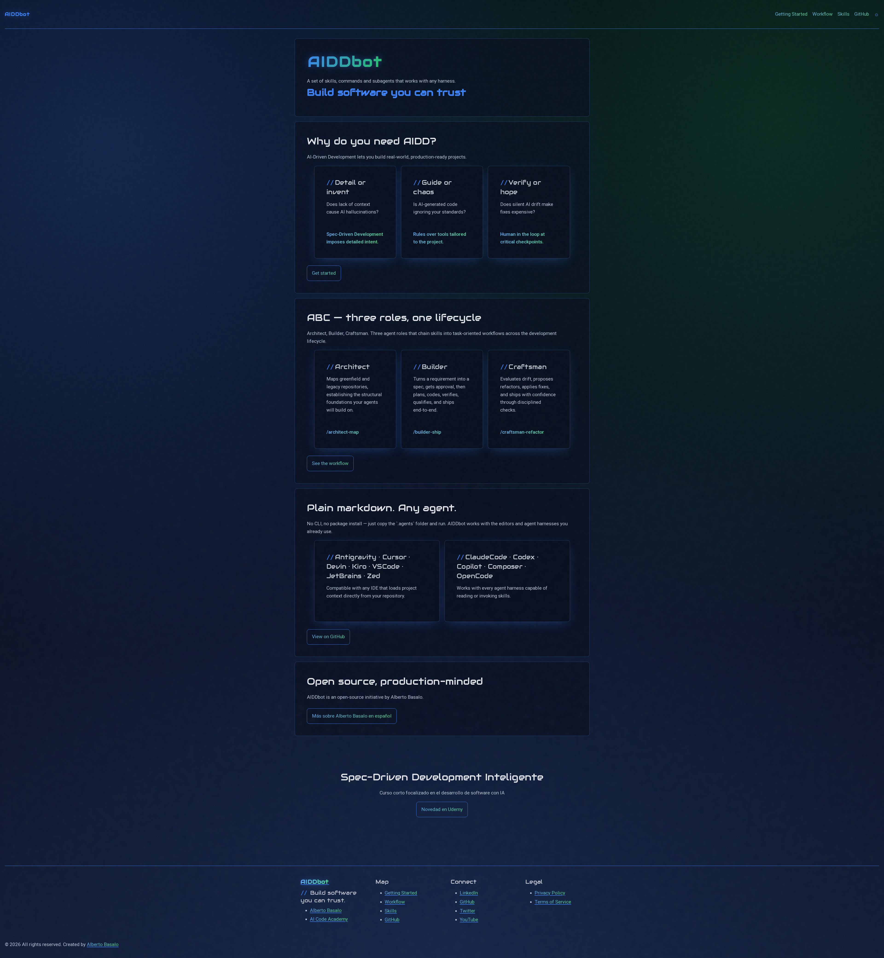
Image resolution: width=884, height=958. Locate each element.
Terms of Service (553, 902)
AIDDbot (17, 14)
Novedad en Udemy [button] (442, 809)
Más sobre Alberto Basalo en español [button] (352, 716)
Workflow (822, 14)
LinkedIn (469, 893)
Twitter (467, 911)
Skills (843, 14)
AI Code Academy (329, 919)
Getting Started (791, 14)
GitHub (861, 14)
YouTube (469, 919)
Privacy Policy (550, 893)
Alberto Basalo (326, 910)
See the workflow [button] (330, 463)
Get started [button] (324, 273)
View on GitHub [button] (328, 636)
